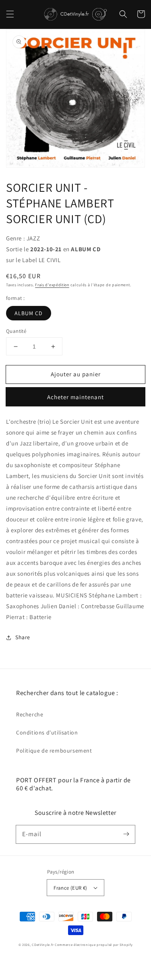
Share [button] (22, 637)
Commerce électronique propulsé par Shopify (93, 944)
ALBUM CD (28, 313)
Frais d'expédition (52, 284)
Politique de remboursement (54, 750)
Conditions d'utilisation (47, 732)
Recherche (29, 714)
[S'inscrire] (126, 834)
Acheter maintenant (75, 397)
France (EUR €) (70, 887)
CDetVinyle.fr (43, 944)
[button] (10, 14)
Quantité (16, 331)
